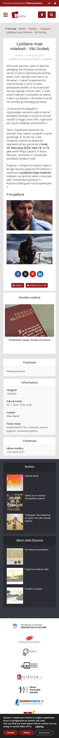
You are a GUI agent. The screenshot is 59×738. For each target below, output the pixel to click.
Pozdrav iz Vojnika (33, 589)
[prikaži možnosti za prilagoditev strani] (49, 3)
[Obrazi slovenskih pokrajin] (29, 690)
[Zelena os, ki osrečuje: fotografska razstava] (15, 502)
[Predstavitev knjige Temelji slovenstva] (29, 320)
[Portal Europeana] (29, 652)
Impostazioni (44, 732)
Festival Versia (31, 476)
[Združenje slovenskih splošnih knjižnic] (29, 677)
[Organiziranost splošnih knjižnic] (29, 639)
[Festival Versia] (15, 483)
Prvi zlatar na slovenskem (37, 549)
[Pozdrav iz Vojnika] (15, 595)
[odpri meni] (5, 14)
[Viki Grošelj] (29, 249)
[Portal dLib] (29, 665)
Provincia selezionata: (22, 3)
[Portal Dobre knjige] (29, 702)
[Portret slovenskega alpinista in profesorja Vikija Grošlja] (29, 215)
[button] (46, 328)
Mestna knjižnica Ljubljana (38, 59)
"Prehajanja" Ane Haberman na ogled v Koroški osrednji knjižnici (38, 518)
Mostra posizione (16, 371)
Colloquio (12, 393)
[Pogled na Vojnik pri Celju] (15, 576)
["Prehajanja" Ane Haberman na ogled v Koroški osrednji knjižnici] (15, 522)
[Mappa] (42, 14)
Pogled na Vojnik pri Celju (37, 569)
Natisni (19, 285)
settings (39, 726)
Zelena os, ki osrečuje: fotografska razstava (35, 497)
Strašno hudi (27, 158)
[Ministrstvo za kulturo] (29, 626)
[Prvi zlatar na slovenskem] (15, 556)
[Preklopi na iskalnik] (52, 14)
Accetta (10, 732)
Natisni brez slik (37, 285)
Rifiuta (27, 732)
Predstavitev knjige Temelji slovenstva (29, 339)
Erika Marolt (13, 416)
